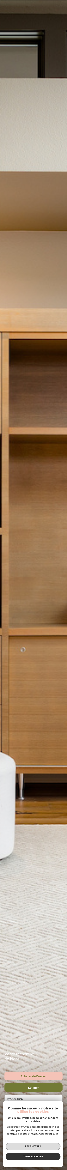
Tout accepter (33, 1156)
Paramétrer (33, 1146)
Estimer (33, 1087)
